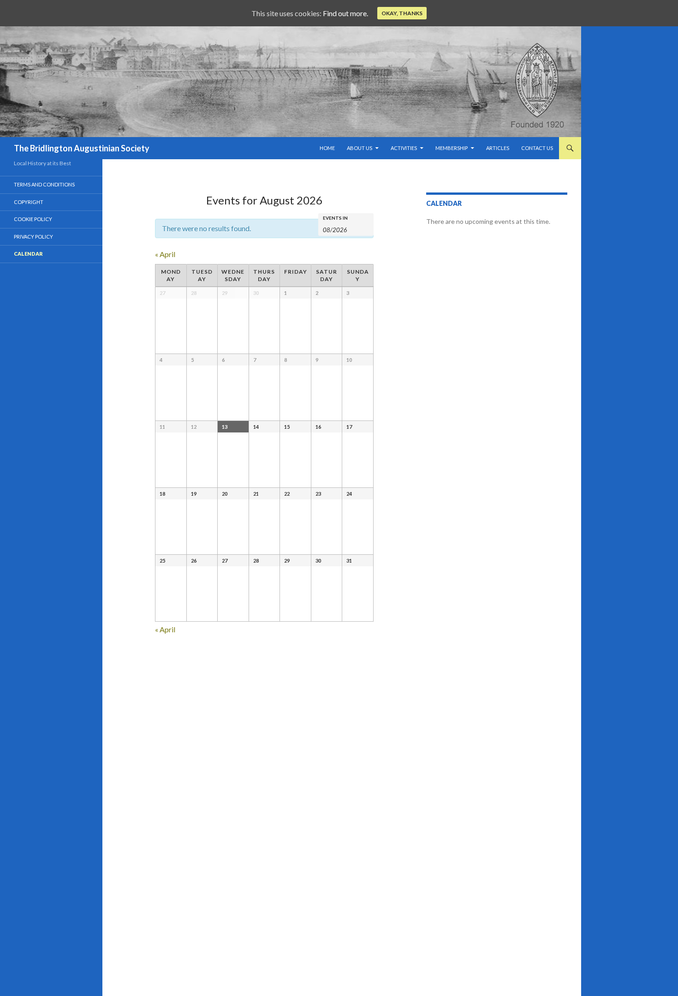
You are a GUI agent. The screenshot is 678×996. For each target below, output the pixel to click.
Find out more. (345, 13)
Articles (497, 148)
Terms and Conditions (44, 184)
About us (359, 148)
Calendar (28, 254)
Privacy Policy (33, 237)
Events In (335, 218)
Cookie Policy (33, 219)
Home (327, 148)
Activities (404, 148)
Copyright (28, 202)
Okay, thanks (401, 13)
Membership (451, 148)
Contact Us (537, 148)
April (165, 254)
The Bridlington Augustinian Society (81, 148)
